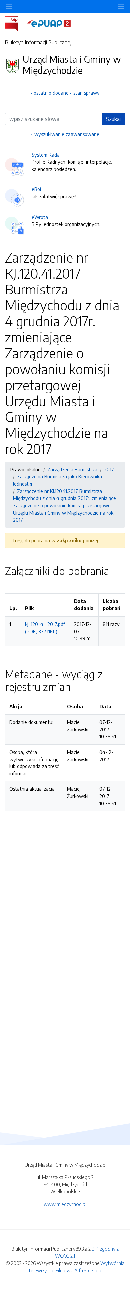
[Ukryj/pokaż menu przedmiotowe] (9, 6)
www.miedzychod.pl (65, 1204)
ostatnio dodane (51, 93)
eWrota (40, 217)
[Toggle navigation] (121, 6)
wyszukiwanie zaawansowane (66, 134)
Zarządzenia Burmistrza (72, 469)
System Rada (46, 155)
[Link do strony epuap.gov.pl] (49, 23)
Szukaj (113, 119)
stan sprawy (86, 93)
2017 (109, 469)
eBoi (36, 189)
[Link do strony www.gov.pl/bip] (15, 23)
